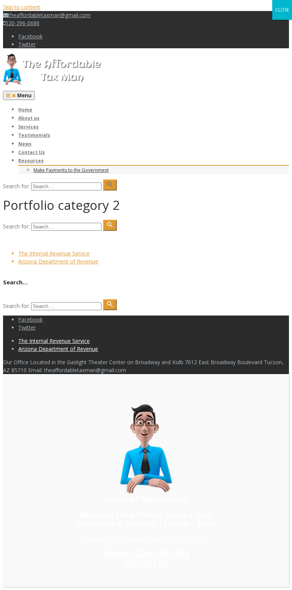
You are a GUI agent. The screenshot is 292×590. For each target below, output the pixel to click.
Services (28, 127)
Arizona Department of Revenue (58, 261)
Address (95, 538)
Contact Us (31, 152)
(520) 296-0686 (161, 553)
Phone (116, 553)
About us (29, 118)
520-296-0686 (22, 23)
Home (25, 109)
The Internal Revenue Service (54, 253)
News (25, 144)
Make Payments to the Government (71, 170)
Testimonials (34, 135)
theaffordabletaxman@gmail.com (49, 15)
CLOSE (282, 9)
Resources (31, 160)
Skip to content (21, 7)
